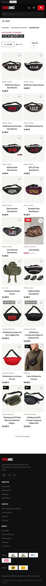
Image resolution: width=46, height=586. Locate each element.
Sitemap (5, 520)
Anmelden (5, 531)
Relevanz (34, 44)
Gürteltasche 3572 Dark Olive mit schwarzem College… (12, 420)
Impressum (35, 576)
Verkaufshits (6, 490)
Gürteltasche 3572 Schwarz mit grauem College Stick (34, 420)
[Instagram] (4, 475)
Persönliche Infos (8, 534)
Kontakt (5, 516)
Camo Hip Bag (34, 250)
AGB (28, 576)
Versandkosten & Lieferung (11, 508)
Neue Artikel (6, 486)
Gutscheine (6, 546)
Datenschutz (6, 576)
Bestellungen (6, 538)
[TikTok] (14, 475)
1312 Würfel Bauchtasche (34, 126)
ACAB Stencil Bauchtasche (34, 85)
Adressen (5, 542)
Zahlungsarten (7, 512)
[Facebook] (9, 475)
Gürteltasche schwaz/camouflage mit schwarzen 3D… (34, 335)
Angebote (5, 494)
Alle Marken (6, 498)
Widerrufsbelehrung (19, 576)
